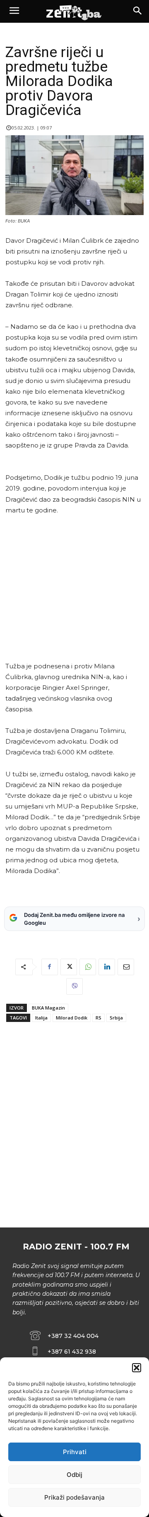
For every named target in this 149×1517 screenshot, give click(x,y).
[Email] (126, 967)
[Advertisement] (73, 588)
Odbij (74, 1475)
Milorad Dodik (71, 1018)
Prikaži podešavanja (74, 1497)
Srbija (116, 1018)
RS (98, 1018)
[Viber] (74, 986)
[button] (136, 1368)
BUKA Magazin (48, 1008)
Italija (41, 1018)
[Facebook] (49, 967)
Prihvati (75, 1452)
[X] (68, 967)
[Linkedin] (107, 967)
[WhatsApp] (87, 967)
